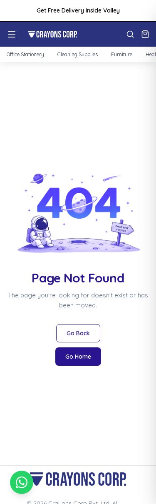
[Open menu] (12, 34)
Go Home (78, 356)
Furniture (121, 54)
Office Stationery (25, 54)
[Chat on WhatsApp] (21, 482)
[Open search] (130, 34)
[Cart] (145, 34)
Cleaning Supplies (77, 54)
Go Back (78, 333)
